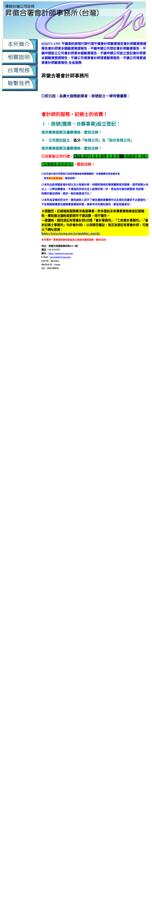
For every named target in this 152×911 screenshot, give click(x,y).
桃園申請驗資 (105, 896)
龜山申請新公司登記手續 (113, 750)
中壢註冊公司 (134, 309)
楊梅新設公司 (134, 608)
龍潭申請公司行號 (53, 718)
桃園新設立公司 (59, 579)
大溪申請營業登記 (80, 462)
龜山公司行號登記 (68, 739)
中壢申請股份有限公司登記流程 (87, 305)
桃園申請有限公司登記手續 (116, 590)
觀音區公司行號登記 (115, 672)
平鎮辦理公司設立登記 (77, 377)
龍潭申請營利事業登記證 (83, 725)
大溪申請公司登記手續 (90, 451)
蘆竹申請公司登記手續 (87, 647)
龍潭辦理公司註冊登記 (114, 736)
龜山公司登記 (133, 736)
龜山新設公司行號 (122, 739)
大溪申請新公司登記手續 (130, 455)
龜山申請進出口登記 (125, 761)
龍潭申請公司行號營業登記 (77, 718)
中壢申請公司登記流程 (85, 780)
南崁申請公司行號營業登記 (70, 391)
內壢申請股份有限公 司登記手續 (90, 873)
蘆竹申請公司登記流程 (112, 647)
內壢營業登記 (124, 320)
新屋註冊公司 (136, 569)
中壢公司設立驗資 (129, 284)
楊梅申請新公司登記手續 (103, 636)
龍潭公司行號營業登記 (58, 707)
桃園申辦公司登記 (68, 601)
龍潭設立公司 (97, 732)
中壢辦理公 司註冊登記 (65, 857)
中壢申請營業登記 (133, 302)
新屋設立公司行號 (119, 569)
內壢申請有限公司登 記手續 (82, 870)
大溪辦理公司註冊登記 (109, 473)
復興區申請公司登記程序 (81, 519)
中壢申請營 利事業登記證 (114, 847)
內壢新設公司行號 (57, 800)
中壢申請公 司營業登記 (138, 837)
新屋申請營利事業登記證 (88, 562)
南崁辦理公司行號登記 (56, 409)
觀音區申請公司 (79, 679)
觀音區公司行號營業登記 (91, 672)
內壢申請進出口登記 (50, 816)
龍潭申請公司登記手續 (90, 715)
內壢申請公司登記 (75, 323)
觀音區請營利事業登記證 (110, 700)
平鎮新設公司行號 (124, 348)
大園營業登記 (114, 416)
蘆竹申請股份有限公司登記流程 (58, 661)
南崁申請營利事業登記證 (76, 398)
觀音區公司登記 (69, 672)
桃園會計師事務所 (112, 579)
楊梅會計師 (101, 611)
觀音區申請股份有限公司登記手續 (69, 693)
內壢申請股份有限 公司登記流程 (118, 873)
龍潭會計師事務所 (100, 711)
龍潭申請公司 (132, 711)
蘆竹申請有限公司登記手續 (101, 654)
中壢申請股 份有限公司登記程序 (105, 850)
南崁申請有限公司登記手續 (96, 394)
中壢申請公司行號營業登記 (104, 295)
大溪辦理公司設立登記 (85, 473)
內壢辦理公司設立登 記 (83, 880)
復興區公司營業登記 (55, 508)
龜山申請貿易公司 (104, 761)
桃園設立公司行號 (126, 601)
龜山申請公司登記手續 (72, 747)
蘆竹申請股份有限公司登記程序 (92, 661)
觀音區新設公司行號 (69, 675)
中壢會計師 (111, 288)
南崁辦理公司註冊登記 (104, 409)
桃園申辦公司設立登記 (90, 601)
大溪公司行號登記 (80, 444)
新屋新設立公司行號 (72, 547)
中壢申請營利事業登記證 (110, 302)
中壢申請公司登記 (95, 291)
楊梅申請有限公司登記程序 (128, 622)
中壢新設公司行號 (56, 288)
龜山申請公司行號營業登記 (60, 750)
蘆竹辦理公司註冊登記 (112, 668)
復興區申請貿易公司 (71, 533)
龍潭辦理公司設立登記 (90, 736)
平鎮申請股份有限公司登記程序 (82, 369)
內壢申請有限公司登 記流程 (107, 870)
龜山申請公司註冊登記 (87, 750)
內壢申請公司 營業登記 (68, 864)
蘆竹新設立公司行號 (64, 643)
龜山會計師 (69, 743)
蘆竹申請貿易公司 (118, 661)
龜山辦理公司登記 (132, 764)
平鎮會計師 (72, 352)
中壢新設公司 (127, 774)
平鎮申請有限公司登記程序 (58, 494)
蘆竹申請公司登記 (65, 647)
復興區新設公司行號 (74, 512)
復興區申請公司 (86, 515)
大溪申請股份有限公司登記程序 (68, 466)
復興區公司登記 (74, 508)
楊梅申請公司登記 (85, 615)
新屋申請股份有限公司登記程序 (99, 565)
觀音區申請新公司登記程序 (133, 686)
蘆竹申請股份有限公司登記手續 (131, 658)
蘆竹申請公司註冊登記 (102, 651)
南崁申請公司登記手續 (83, 387)
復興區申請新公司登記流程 (111, 522)
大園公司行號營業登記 (56, 412)
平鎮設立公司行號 (102, 373)
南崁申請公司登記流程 (107, 387)
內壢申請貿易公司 (128, 337)
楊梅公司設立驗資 (117, 608)
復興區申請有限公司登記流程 (95, 526)
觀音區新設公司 (49, 675)
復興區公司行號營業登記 (96, 508)
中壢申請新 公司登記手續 (82, 844)
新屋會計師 (89, 547)
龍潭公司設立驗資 (100, 707)
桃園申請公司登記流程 (126, 583)
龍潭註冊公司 (132, 732)
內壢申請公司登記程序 (126, 803)
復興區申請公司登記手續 (135, 515)
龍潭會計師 (84, 711)
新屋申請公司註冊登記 (109, 554)
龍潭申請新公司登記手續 (130, 718)
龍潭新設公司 (117, 707)
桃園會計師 (96, 579)
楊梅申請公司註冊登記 (97, 619)
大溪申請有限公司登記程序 (55, 462)
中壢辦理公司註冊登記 (116, 313)
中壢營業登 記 (109, 837)
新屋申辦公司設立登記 (83, 569)
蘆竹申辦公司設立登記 (75, 665)
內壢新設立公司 (54, 320)
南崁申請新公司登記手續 (122, 391)
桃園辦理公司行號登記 (75, 604)
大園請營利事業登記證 (122, 437)
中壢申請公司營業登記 (73, 291)
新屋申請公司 (137, 547)
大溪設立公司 (70, 469)
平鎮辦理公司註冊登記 (102, 377)
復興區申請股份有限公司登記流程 (112, 530)
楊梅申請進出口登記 (81, 629)
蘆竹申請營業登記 (104, 658)
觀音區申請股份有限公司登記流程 (105, 693)
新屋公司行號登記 (87, 544)
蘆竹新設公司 (114, 640)
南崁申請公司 (124, 384)
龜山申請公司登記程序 (121, 747)
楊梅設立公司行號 (53, 633)
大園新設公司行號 (132, 412)
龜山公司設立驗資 (87, 739)
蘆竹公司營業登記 (126, 636)
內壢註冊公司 (114, 341)
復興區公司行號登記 (121, 508)
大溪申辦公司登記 (136, 466)
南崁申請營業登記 (99, 398)
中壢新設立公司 (74, 288)
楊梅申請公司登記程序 (131, 615)
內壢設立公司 (80, 341)
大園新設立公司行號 (64, 416)
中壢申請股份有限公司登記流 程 (77, 850)
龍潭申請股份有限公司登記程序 (94, 729)
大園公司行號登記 (78, 412)
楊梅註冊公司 (70, 633)
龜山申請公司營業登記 (137, 743)
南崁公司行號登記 (75, 380)
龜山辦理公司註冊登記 (97, 768)
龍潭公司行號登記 (80, 707)
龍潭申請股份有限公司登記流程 (61, 729)
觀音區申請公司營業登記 (101, 679)
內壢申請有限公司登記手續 (111, 330)
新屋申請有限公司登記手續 (108, 558)
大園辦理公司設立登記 (83, 441)
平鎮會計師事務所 (88, 352)
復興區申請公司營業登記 (108, 515)
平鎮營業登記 (105, 352)
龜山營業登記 (102, 743)
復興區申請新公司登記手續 (82, 522)
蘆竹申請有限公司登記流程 (130, 654)
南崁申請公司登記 (61, 387)
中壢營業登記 (108, 777)
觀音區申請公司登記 (135, 668)
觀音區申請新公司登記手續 (75, 686)
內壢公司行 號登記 (133, 857)
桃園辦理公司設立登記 (100, 604)
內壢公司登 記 (98, 857)
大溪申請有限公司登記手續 (104, 458)
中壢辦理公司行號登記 (68, 313)
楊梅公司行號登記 (97, 608)
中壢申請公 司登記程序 (108, 841)
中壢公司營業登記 (50, 284)
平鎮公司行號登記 (70, 348)
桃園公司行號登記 (93, 576)
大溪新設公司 (117, 444)
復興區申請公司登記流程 (54, 519)
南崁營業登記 (110, 384)
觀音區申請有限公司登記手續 (56, 690)
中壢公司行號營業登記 (87, 284)
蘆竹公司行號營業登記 (56, 640)
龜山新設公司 (104, 739)
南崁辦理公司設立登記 (80, 409)
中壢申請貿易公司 (118, 790)
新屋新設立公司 (52, 547)
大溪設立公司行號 (87, 469)
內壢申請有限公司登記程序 (63, 334)
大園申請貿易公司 (92, 434)
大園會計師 (81, 416)
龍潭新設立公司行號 (67, 711)
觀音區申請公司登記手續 (127, 679)
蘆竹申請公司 (129, 643)
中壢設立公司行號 (117, 309)
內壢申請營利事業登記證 (91, 334)
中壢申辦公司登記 (82, 309)
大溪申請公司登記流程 (114, 451)
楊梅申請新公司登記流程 (122, 619)
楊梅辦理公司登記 (112, 633)
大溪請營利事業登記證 (124, 469)
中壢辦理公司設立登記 (92, 313)
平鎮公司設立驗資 (90, 348)
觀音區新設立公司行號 (112, 675)
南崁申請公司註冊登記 (97, 391)
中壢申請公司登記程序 (105, 780)
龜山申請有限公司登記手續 (87, 754)
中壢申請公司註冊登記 (131, 295)
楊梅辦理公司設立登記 (53, 636)
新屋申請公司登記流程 (119, 551)
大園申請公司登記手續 (87, 419)
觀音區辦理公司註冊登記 (105, 704)
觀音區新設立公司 (90, 675)
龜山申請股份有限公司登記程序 (77, 761)
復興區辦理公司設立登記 (86, 540)
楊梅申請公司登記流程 (107, 615)
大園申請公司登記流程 (112, 419)
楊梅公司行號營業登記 (75, 608)
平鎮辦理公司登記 (137, 373)
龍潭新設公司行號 (134, 707)
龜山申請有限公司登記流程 (116, 754)
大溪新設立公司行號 (67, 448)
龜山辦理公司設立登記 (72, 768)
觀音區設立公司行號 (69, 700)
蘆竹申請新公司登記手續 (127, 651)
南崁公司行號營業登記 (53, 380)
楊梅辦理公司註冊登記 (77, 636)
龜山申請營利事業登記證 (66, 757)
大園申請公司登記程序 (136, 419)
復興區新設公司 (54, 512)
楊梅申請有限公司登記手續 (70, 622)
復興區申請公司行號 (105, 519)
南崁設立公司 (89, 405)
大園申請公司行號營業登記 (75, 423)
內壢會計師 (91, 320)
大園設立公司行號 (85, 437)
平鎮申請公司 (120, 352)
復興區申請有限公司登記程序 (127, 526)
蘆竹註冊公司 (129, 665)
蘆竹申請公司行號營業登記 (75, 651)
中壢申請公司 (53, 291)
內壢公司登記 (48, 316)
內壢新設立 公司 (87, 860)
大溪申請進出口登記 (115, 466)
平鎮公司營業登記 (119, 345)
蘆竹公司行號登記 (78, 640)
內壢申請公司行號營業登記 (85, 327)
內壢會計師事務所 (107, 320)
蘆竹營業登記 (114, 643)
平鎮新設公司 (107, 348)
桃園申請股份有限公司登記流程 (73, 597)
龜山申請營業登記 (90, 757)
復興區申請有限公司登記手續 (64, 526)
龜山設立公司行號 (97, 764)
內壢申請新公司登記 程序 (59, 870)
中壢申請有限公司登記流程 (61, 787)
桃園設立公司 (109, 601)
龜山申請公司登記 (50, 747)
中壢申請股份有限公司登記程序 (121, 305)
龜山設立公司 (80, 764)
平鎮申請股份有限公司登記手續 (121, 366)
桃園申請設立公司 (78, 899)
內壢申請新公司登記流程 (57, 330)
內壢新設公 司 (58, 860)
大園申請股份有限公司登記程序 (65, 434)
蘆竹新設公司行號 (132, 640)
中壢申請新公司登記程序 (103, 298)
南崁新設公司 (111, 380)
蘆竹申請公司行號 (50, 651)
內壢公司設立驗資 (109, 316)
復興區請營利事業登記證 (118, 537)
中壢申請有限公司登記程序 (82, 302)
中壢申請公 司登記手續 (67, 841)
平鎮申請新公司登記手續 (117, 359)
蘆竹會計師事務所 (97, 643)
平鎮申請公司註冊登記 (92, 359)
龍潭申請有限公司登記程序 (55, 725)
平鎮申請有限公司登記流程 (121, 362)
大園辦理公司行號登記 (58, 441)
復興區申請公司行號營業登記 (132, 519)
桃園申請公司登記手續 (102, 583)
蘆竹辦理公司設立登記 (87, 668)
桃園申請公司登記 (80, 583)
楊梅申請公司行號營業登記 (70, 619)
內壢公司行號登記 (90, 316)
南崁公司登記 (140, 377)
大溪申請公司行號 (53, 455)
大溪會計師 (84, 448)
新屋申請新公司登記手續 (135, 554)
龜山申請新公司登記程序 (59, 754)
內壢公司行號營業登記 (68, 316)
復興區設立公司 (57, 537)
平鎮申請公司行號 (56, 487)
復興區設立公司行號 (77, 537)
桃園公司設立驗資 (112, 576)
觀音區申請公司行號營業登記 (125, 683)
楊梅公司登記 (56, 608)
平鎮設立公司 (85, 373)
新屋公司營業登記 (136, 540)
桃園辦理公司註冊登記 (124, 604)
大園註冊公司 (102, 437)
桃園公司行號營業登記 (71, 576)
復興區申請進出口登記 (94, 533)
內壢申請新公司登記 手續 (121, 867)
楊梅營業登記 (134, 611)
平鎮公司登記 (136, 345)
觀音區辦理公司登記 (135, 700)
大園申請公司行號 (50, 423)
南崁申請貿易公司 (113, 402)
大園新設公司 (114, 412)
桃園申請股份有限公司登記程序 (106, 597)
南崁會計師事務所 (93, 384)
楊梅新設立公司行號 (84, 611)
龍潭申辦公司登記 (56, 732)
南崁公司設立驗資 (94, 380)
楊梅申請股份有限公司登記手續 (73, 626)
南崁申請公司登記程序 (131, 387)
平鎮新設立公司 (49, 480)
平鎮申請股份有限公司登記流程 (63, 498)
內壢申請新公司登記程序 (84, 330)
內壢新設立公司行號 (74, 320)
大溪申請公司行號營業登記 (77, 455)
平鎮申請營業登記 (94, 366)
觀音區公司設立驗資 (137, 672)
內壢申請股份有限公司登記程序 (102, 337)
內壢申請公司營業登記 (53, 323)
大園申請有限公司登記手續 (101, 426)
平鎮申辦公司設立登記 (65, 373)
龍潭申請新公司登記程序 (76, 722)
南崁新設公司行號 (129, 380)
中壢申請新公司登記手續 (78, 783)
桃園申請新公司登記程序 (88, 590)
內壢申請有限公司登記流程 (83, 809)
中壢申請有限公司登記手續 (130, 298)
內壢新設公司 (126, 316)
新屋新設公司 (124, 544)
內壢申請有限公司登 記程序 (131, 870)
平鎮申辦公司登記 (58, 501)
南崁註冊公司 (124, 405)
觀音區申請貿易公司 (64, 697)
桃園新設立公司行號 (79, 579)
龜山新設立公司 (140, 739)
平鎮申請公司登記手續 (78, 355)
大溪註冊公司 (104, 469)
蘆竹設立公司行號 (112, 665)
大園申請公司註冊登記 (102, 423)
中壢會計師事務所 (127, 288)
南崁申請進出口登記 (134, 402)
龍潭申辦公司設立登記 (78, 732)
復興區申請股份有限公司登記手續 (76, 530)
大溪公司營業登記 (129, 441)
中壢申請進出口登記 (62, 309)
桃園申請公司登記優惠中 (128, 899)
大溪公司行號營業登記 (58, 444)
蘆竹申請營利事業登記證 (81, 658)
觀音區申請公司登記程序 (73, 683)
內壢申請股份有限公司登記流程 (68, 337)
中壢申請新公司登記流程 (76, 298)
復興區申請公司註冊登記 (54, 522)
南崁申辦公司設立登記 (70, 405)
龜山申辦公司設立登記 (61, 764)
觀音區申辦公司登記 (111, 697)
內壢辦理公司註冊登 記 (104, 880)
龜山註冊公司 (114, 764)
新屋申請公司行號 (58, 554)
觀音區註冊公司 (88, 700)
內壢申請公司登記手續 (97, 323)
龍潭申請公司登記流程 (114, 715)
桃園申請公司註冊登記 (116, 586)
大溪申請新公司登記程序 (76, 458)
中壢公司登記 (67, 284)
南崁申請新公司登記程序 (69, 394)
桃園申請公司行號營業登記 (89, 586)
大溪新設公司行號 (134, 444)
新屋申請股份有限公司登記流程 (65, 565)
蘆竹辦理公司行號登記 (63, 668)
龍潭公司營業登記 (128, 704)
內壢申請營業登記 (114, 334)
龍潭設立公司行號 (115, 732)
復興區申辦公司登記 (118, 533)
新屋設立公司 (102, 569)
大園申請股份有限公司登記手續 (104, 430)
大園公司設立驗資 (97, 412)
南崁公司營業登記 (123, 377)
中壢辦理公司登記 (101, 793)
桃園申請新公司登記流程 (62, 590)
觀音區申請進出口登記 (87, 697)
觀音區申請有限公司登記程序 (119, 690)
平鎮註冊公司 (119, 373)
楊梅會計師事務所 (117, 611)
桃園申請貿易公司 (133, 597)
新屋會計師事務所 (105, 547)
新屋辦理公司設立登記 (94, 572)
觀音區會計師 (131, 675)
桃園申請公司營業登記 (58, 583)
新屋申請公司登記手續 (94, 551)
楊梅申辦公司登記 (102, 629)
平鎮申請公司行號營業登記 (65, 359)
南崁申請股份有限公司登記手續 (126, 398)
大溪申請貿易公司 (94, 466)
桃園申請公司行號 (65, 586)
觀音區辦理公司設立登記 (78, 704)
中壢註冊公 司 (99, 854)
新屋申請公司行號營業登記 (82, 554)
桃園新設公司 (129, 576)
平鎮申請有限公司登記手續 (92, 362)
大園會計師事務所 (97, 416)
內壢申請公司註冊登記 (112, 327)
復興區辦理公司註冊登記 (113, 540)
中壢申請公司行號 (80, 295)
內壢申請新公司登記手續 (100, 806)
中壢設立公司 (99, 309)
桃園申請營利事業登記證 (95, 594)
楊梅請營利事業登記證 (90, 633)
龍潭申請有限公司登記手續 (104, 722)
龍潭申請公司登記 (68, 715)
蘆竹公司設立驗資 (97, 640)
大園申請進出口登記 (113, 434)
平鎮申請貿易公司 (109, 369)
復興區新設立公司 (95, 512)
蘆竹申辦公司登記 (53, 665)
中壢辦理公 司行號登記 (131, 854)
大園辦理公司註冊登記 (107, 441)
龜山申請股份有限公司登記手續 (116, 757)
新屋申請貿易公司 (126, 565)
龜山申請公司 (117, 743)
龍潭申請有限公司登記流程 (133, 722)
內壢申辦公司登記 (63, 341)
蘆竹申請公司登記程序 (136, 647)
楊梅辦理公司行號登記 (134, 633)
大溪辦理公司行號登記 (61, 473)
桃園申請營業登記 (119, 594)
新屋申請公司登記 (72, 551)
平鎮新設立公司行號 (55, 352)
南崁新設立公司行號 (60, 384)
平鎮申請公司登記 (56, 355)
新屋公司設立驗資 (107, 544)
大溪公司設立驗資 (100, 444)
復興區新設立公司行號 (117, 512)
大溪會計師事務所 (100, 448)
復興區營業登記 (69, 515)
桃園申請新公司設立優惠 (101, 899)
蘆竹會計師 (81, 643)
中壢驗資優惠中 (86, 903)
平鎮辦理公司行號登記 (53, 377)
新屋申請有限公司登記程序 (60, 562)
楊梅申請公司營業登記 (63, 615)
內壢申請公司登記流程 (121, 323)
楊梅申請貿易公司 (61, 629)
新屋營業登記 (122, 547)
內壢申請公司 (139, 320)
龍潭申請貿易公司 (121, 729)
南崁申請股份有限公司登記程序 (87, 402)
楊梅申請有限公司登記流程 (99, 622)
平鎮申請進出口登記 (130, 369)
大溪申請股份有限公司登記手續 (106, 462)
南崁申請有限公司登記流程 (126, 394)
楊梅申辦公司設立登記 (124, 629)
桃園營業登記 (129, 579)
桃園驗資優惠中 (69, 903)
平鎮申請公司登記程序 (126, 355)
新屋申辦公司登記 (61, 569)
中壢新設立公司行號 (94, 288)
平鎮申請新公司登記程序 (64, 362)
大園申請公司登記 (65, 419)
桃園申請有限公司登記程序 (67, 594)
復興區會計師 (136, 512)
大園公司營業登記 (126, 409)
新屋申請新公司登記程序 (81, 558)
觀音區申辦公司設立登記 (135, 697)
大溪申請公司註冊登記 (104, 455)
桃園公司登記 (51, 576)
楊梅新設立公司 (64, 611)
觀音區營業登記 (62, 679)
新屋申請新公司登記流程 (54, 558)
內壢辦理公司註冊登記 (97, 345)
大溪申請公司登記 (68, 451)
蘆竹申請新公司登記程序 (73, 654)
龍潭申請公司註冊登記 (104, 718)
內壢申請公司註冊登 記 (100, 867)
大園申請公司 (129, 416)
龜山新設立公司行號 (52, 743)
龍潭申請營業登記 (106, 725)
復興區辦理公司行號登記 (59, 540)
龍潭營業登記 (117, 711)
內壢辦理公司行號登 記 (63, 880)
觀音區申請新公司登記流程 (104, 686)
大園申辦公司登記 (134, 434)
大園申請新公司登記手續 (127, 423)
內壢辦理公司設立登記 (72, 345)
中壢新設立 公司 (51, 837)
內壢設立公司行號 (97, 341)
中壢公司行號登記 (109, 284)
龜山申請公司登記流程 (97, 747)
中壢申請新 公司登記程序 (127, 844)
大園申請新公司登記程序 (73, 426)
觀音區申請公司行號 (98, 683)
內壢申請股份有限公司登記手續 (63, 813)
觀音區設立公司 (49, 700)
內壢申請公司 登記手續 (105, 864)
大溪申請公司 (132, 448)
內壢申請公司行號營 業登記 (78, 867)
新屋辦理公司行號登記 (70, 572)
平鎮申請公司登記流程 (102, 355)
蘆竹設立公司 (95, 665)
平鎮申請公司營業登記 (73, 826)
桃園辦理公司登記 (53, 604)
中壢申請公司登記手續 (117, 291)
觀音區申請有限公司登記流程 (88, 690)
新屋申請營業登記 (112, 562)
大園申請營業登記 (77, 430)
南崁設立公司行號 (107, 405)
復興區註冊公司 (96, 537)
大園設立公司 (67, 437)
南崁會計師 (77, 384)
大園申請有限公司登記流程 (130, 426)
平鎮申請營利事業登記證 (71, 366)
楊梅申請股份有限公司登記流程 (106, 626)
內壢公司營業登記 (138, 313)
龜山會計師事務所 (85, 743)
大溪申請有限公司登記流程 (133, 458)
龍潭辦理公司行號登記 (65, 736)
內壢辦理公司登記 (132, 341)
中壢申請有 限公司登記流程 (67, 847)
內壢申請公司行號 (61, 327)
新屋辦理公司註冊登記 (119, 572)
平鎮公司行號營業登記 (61, 476)
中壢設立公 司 (70, 854)
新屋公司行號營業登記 (65, 544)
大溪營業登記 (117, 448)
